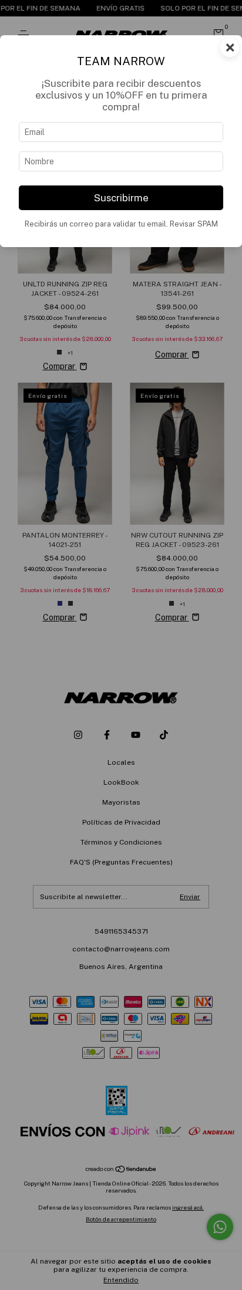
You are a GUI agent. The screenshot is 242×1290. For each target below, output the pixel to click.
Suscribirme (121, 198)
